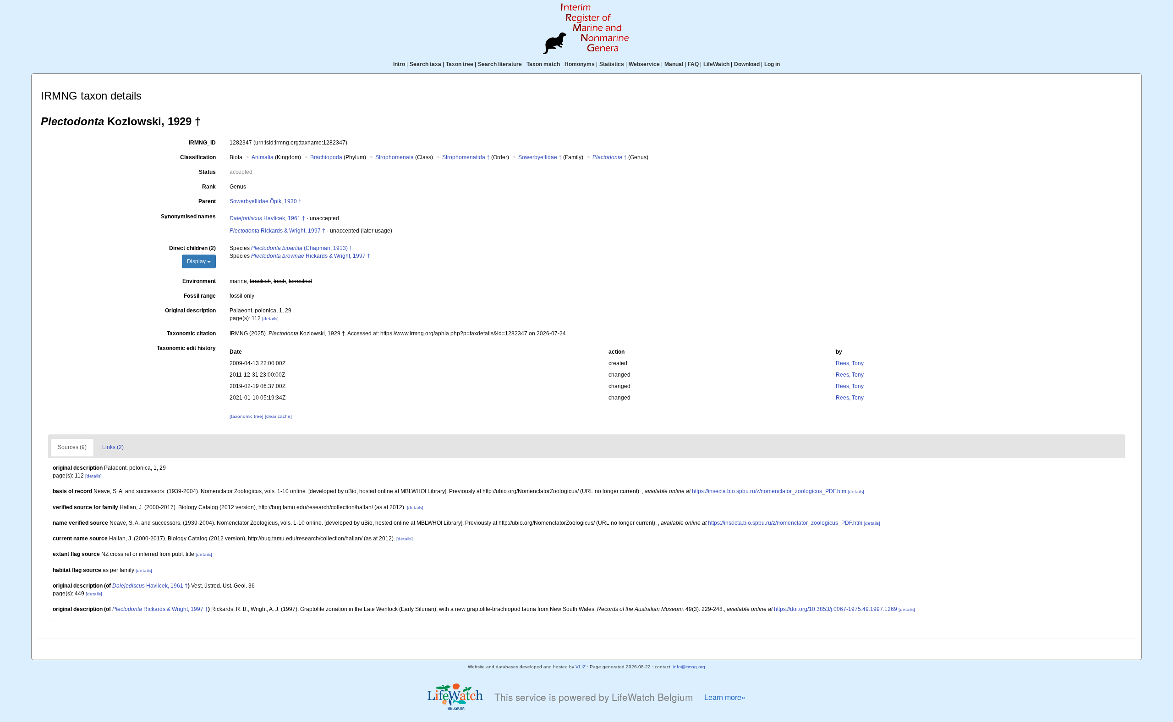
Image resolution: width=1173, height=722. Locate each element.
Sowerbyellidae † (540, 157)
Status (207, 172)
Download (747, 64)
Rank (209, 186)
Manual (673, 64)
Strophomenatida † (466, 157)
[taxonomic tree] (247, 416)
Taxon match (543, 64)
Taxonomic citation (191, 333)
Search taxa (425, 64)
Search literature (500, 64)
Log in (772, 64)
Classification (198, 157)
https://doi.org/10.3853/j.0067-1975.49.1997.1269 (835, 609)
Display (197, 261)
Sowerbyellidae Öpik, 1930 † (265, 201)
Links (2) (113, 447)
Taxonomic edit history (186, 348)
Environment (199, 281)
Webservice (644, 64)
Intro (399, 64)
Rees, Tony (850, 363)
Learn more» (724, 697)
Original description (190, 310)
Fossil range (200, 296)
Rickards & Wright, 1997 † (277, 231)
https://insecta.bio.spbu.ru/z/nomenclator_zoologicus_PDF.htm (769, 491)
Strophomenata (394, 157)
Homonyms (580, 64)
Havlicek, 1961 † (267, 218)
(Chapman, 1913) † (301, 248)
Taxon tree (459, 64)
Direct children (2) (192, 248)
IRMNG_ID (202, 142)
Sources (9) (72, 447)
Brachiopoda (326, 157)
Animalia (263, 157)
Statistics (611, 64)
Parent (207, 201)
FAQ (693, 64)
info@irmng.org (689, 666)
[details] (270, 318)
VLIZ (581, 666)
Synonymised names (188, 216)
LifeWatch (716, 64)
